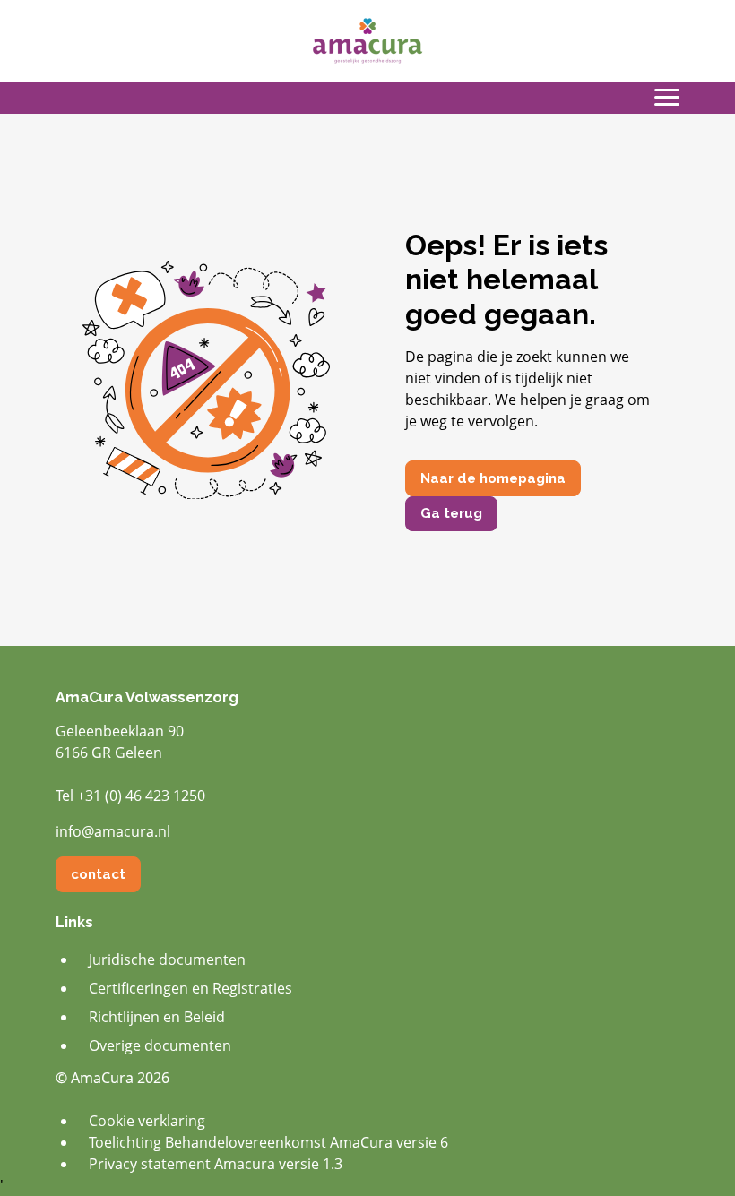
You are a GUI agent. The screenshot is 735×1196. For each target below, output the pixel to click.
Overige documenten (160, 1045)
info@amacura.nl (113, 831)
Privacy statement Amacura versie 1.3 (215, 1164)
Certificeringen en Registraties (190, 988)
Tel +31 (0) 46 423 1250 (130, 795)
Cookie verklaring (147, 1121)
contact (98, 874)
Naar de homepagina (493, 478)
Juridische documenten (167, 959)
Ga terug (451, 513)
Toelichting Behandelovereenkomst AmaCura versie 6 (268, 1142)
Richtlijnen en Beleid (157, 1017)
